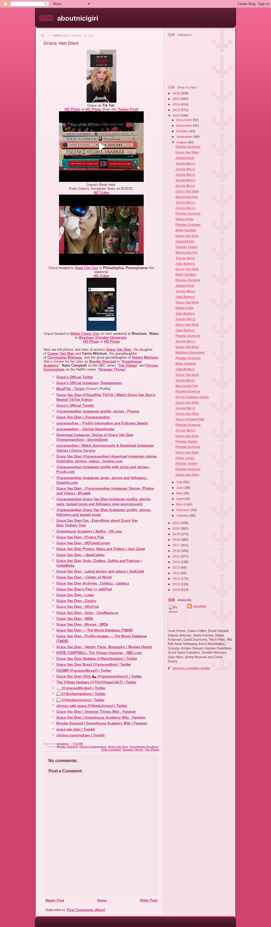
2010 (177, 584)
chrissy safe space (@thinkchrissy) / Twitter (91, 706)
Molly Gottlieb (185, 230)
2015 (177, 556)
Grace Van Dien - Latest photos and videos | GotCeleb (100, 571)
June (180, 487)
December (184, 120)
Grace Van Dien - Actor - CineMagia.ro (87, 613)
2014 (177, 562)
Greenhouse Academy (144, 746)
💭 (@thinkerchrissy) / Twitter (80, 700)
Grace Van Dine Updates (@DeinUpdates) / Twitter (96, 659)
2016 (177, 550)
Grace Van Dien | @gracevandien (83, 417)
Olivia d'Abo (184, 219)
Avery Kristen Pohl (189, 419)
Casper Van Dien (60, 353)
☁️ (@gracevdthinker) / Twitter (81, 688)
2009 (177, 589)
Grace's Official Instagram (77, 383)
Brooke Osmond (102, 361)
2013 (177, 567)
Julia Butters (185, 263)
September (185, 136)
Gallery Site (75, 525)
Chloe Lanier (185, 458)
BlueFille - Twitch (70, 389)
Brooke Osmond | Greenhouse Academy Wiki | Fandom (101, 723)
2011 (177, 578)
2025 (177, 98)
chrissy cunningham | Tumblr (80, 735)
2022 (177, 115)
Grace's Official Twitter (74, 377)
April (180, 498)
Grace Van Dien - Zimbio (76, 601)
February (183, 510)
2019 (177, 534)
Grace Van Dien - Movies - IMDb (82, 624)
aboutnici (199, 606)
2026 (177, 93)
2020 (177, 528)
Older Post (148, 900)
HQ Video (101, 193)
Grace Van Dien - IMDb (74, 619)
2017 (177, 545)
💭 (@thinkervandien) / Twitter (81, 694)
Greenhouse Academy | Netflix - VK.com (89, 531)
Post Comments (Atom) (86, 910)
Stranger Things (112, 369)
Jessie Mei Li (185, 163)
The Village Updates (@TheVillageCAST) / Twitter (96, 682)
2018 (177, 539)
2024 (177, 104)
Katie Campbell (111, 749)
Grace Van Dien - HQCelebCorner (83, 543)
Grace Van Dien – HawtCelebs (80, 555)
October (182, 131)
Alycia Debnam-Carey (192, 397)
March (181, 504)
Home (102, 900)
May (179, 493)
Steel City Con (86, 268)
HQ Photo (72, 109)
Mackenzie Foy (186, 197)
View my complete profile (191, 668)
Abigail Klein (184, 158)
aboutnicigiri (77, 18)
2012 (177, 573)
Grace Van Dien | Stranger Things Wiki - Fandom (96, 712)
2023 (177, 110)
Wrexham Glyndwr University (103, 338)
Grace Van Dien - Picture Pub (80, 537)
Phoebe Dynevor (188, 146)
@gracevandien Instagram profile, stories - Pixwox (97, 411)
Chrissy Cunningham (92, 746)
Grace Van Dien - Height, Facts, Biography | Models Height (104, 647)
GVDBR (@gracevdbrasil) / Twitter (83, 671)
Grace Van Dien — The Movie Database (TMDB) (94, 630)
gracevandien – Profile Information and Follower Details (102, 423)
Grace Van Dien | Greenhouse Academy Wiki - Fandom (101, 717)
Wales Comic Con (85, 334)
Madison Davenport (190, 352)
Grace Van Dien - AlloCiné (77, 607)
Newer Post (55, 900)
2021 (177, 523)
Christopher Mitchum (64, 357)
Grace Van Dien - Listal (75, 595)
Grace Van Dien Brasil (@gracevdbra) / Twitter (93, 664)
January (182, 515)
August (182, 142)
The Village (127, 365)
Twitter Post (127, 109)
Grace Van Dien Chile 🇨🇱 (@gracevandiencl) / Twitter (99, 676)
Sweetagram (111, 383)
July (179, 482)
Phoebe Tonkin (186, 247)
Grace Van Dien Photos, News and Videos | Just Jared (100, 549)
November (184, 125)
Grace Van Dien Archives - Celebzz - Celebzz (92, 583)
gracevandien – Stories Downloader (85, 429)
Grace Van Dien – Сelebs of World (84, 577)
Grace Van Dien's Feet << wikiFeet (84, 589)
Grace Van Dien (118, 350)
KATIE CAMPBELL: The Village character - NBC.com (99, 653)
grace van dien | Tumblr (75, 729)
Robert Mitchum (145, 357)
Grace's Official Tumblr (75, 405)
